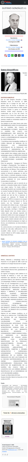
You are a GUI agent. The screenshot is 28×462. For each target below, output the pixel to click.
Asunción (8, 40)
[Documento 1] (14, 403)
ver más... (7, 436)
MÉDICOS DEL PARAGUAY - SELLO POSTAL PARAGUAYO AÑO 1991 (7, 422)
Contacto (4, 451)
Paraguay (18, 40)
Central (13, 40)
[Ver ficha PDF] (5, 56)
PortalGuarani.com (12, 449)
